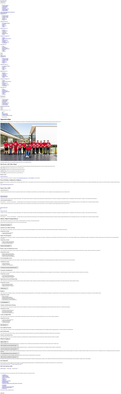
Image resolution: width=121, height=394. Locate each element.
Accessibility (4, 385)
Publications (4, 49)
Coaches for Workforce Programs (7, 115)
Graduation (4, 31)
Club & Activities (4, 30)
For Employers (4, 42)
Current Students (4, 6)
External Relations (5, 40)
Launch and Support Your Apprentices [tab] (6, 200)
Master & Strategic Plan (5, 48)
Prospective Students (5, 5)
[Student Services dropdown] (6, 28)
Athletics (3, 37)
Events (3, 39)
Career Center (4, 32)
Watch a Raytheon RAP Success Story (6, 184)
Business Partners (5, 9)
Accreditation (4, 374)
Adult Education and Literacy (6, 38)
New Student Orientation (6, 23)
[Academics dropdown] (5, 13)
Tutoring (3, 34)
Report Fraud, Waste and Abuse (7, 387)
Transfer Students (4, 101)
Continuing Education (5, 8)
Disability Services (5, 33)
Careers (3, 50)
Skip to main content (3, 0)
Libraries (3, 19)
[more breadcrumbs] (3, 111)
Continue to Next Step (3, 215)
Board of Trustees (5, 47)
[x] (1, 392)
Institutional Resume (5, 381)
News (3, 46)
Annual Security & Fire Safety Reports (8, 386)
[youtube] (4, 392)
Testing (3, 26)
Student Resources (5, 113)
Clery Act (3, 378)
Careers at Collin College (6, 377)
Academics (2, 13)
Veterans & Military (5, 10)
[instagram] (2, 392)
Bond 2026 (7, 12)
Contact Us (4, 51)
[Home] (2, 112)
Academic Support (5, 114)
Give (2, 12)
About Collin (2, 44)
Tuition (3, 67)
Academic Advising (5, 16)
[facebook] (0, 392)
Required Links (4, 388)
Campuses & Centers (5, 376)
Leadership (4, 89)
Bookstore (3, 72)
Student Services (2, 28)
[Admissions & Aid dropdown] (7, 21)
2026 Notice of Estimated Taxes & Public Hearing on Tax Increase (12, 383)
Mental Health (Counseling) (6, 380)
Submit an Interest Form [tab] (4, 190)
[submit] (10, 110)
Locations (3, 18)
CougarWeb (11, 12)
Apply (14, 12)
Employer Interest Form (3, 176)
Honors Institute (4, 61)
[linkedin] (5, 392)
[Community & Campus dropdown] (8, 35)
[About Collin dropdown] (5, 44)
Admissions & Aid (3, 21)
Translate (4, 12)
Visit (1, 12)
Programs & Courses (5, 15)
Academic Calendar (5, 17)
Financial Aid (4, 25)
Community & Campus (3, 78)
